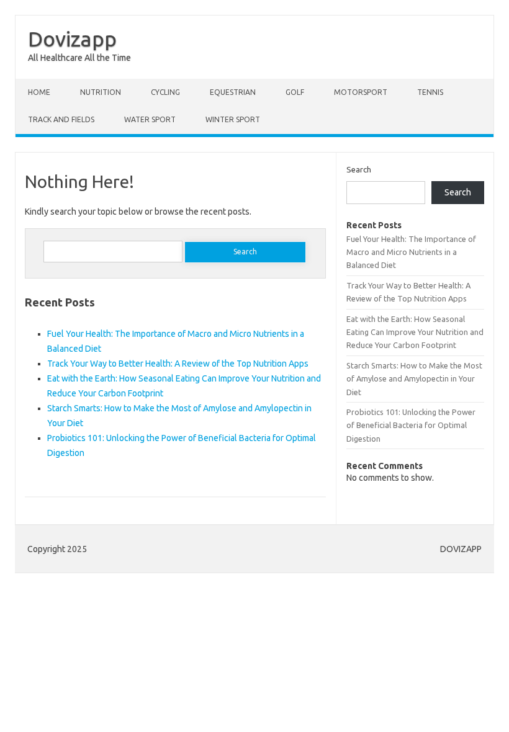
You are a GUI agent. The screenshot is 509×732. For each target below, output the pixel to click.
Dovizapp (72, 38)
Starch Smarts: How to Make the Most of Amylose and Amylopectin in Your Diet (414, 378)
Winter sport (232, 119)
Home (39, 92)
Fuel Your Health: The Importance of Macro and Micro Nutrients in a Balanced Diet (411, 252)
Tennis (430, 92)
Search (358, 169)
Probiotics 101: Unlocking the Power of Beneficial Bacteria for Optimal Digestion (410, 425)
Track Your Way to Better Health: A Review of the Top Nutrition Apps (178, 363)
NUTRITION (100, 92)
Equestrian (233, 92)
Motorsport (360, 92)
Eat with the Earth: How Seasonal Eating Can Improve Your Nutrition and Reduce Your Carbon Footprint (415, 332)
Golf (295, 92)
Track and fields (61, 119)
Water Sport (150, 119)
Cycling (165, 92)
